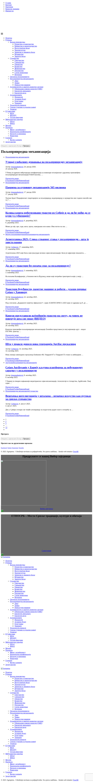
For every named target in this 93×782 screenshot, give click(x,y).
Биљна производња (17, 42)
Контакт (8, 5)
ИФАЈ (12, 123)
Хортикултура (20, 50)
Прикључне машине (22, 85)
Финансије (19, 97)
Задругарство (10, 142)
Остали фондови (16, 117)
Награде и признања (18, 134)
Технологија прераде (18, 105)
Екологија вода (20, 93)
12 (6, 428)
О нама (8, 3)
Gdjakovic (15, 247)
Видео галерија (16, 140)
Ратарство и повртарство (24, 44)
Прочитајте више (12, 178)
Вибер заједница (46, 509)
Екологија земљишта (23, 91)
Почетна (8, 38)
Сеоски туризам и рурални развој (23, 107)
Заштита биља (20, 56)
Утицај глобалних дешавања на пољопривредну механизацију (43, 161)
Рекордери (14, 136)
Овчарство (19, 64)
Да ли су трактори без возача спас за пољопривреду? (38, 265)
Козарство (18, 66)
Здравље (13, 109)
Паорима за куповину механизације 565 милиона (35, 187)
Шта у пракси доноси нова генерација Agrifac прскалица (40, 344)
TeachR (75, 451)
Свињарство (19, 62)
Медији (8, 126)
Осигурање (19, 101)
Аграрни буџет (20, 99)
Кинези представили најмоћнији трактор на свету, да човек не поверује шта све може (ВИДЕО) (44, 317)
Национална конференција (20, 132)
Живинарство (20, 68)
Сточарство (14, 58)
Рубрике (8, 40)
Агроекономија (16, 95)
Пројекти (9, 128)
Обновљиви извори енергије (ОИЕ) (28, 89)
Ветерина (18, 75)
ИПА (12, 113)
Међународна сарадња (14, 119)
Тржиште (18, 103)
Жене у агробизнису (18, 130)
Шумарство (19, 54)
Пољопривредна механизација (22, 79)
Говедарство (19, 60)
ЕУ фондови (10, 111)
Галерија (8, 138)
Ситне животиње (21, 73)
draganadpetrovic (17, 167)
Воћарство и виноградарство (26, 46)
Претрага (26, 146)
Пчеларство (19, 71)
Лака (16, 81)
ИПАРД (13, 115)
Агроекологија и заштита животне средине (26, 87)
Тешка (17, 83)
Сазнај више (46, 551)
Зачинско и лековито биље (25, 52)
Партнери (9, 7)
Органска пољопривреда (19, 77)
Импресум (9, 11)
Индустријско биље (22, 48)
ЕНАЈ (12, 121)
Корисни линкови (12, 9)
